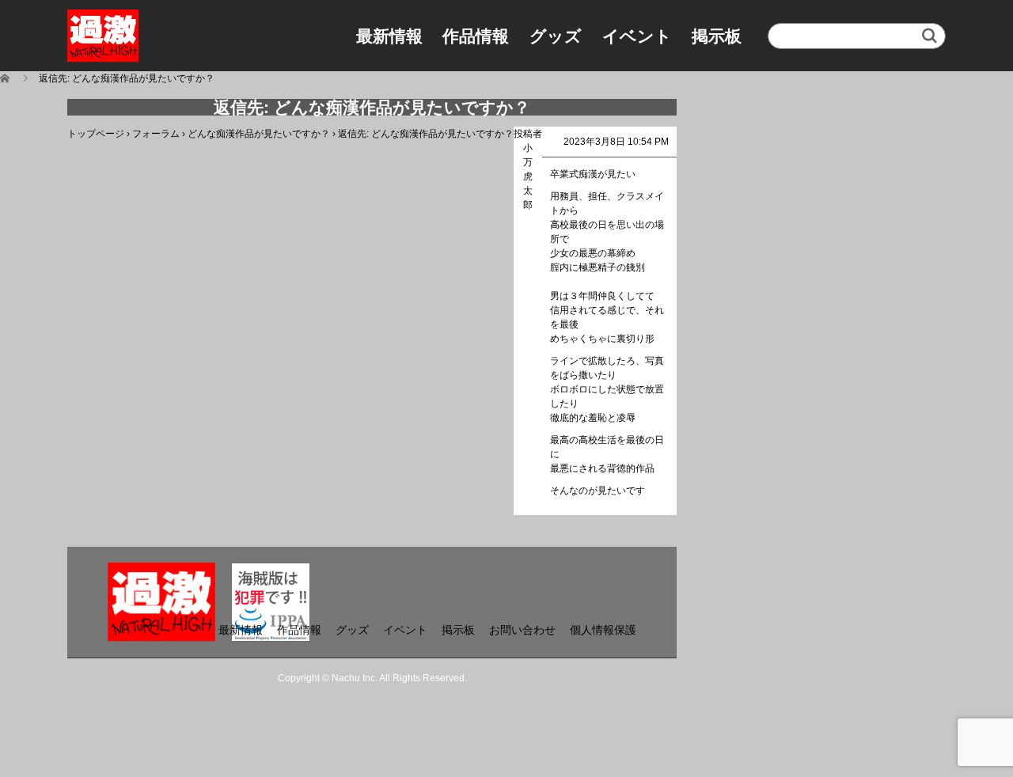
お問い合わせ (522, 629)
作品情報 (475, 36)
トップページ (95, 133)
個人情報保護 (603, 629)
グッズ (555, 36)
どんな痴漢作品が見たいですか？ (259, 133)
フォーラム (156, 133)
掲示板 (717, 36)
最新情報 (389, 36)
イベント (637, 36)
